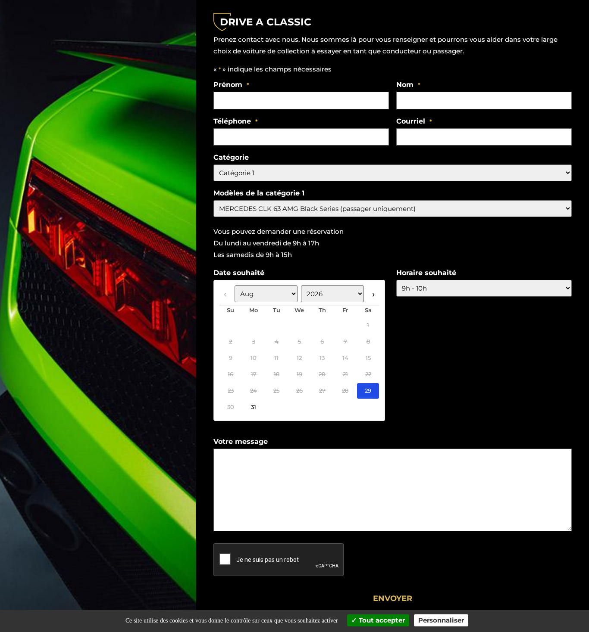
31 (253, 407)
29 (368, 390)
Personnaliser (441, 620)
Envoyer (392, 598)
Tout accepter (381, 620)
